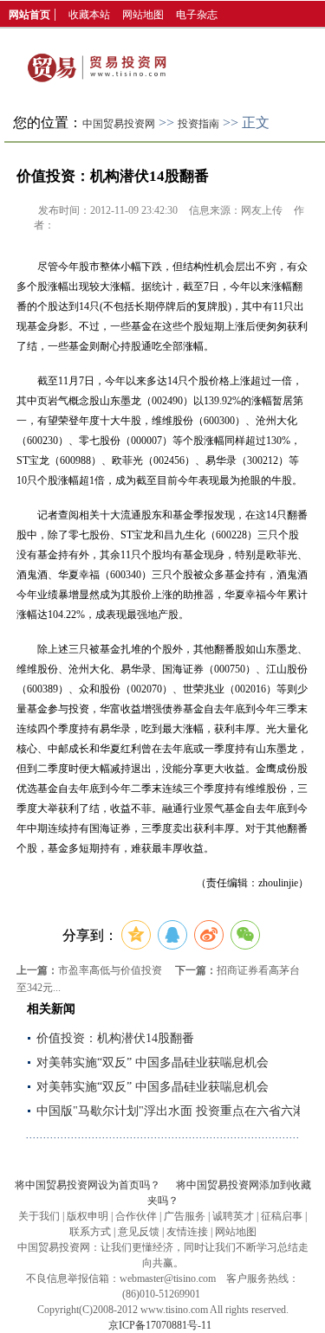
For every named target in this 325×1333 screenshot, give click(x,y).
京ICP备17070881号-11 (159, 1325)
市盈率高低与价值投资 (110, 970)
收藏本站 (89, 15)
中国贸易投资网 (118, 124)
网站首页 (29, 15)
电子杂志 (197, 15)
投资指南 (198, 124)
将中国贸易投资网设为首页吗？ (87, 1185)
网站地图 (143, 15)
